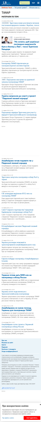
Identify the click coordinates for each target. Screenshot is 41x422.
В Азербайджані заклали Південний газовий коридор (19, 227)
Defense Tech (7, 7)
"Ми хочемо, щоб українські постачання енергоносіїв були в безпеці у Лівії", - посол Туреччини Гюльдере (20, 45)
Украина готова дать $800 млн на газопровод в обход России (16, 276)
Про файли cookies (8, 418)
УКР (33, 3)
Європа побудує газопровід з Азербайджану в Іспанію (20, 259)
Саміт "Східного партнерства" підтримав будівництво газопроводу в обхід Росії (17, 211)
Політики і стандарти (9, 349)
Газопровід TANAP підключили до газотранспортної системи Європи (15, 64)
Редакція (5, 347)
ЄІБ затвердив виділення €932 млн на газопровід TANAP (17, 194)
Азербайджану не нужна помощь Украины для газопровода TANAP (17, 309)
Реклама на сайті (7, 343)
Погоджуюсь (32, 418)
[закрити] (40, 404)
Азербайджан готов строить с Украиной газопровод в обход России (17, 325)
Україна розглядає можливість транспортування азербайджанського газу (18, 243)
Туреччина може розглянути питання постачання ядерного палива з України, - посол (20, 24)
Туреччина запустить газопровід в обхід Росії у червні (20, 178)
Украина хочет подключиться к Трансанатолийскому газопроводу (15, 292)
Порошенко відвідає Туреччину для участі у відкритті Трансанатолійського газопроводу (19, 113)
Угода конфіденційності (10, 351)
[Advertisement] (21, 140)
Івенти (4, 345)
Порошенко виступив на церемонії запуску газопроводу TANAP (18, 80)
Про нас (4, 340)
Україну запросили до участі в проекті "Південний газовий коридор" (19, 97)
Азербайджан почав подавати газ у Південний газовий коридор (17, 161)
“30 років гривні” (20, 7)
